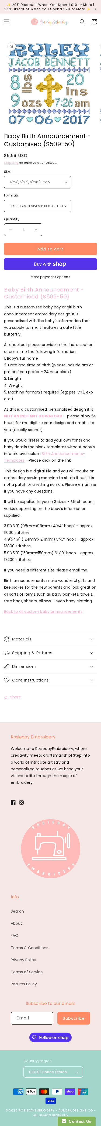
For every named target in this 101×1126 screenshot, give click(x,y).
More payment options (50, 277)
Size (8, 171)
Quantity (11, 219)
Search (17, 911)
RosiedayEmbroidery (37, 1110)
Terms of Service (27, 972)
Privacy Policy (23, 960)
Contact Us (79, 1121)
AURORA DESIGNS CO (75, 1110)
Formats (11, 195)
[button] (7, 22)
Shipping (11, 163)
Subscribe (74, 1018)
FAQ (14, 935)
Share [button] (15, 697)
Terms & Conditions (29, 947)
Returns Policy (24, 984)
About (16, 923)
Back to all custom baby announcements (43, 611)
